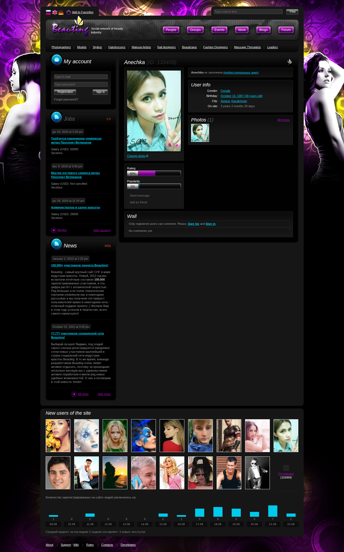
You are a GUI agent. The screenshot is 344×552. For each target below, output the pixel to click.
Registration (65, 91)
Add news (104, 394)
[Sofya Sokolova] (200, 472)
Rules (90, 544)
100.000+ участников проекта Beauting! (79, 265)
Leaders (272, 47)
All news (83, 394)
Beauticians (189, 47)
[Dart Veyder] (229, 435)
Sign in (211, 223)
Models (82, 47)
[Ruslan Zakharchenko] (58, 472)
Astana (225, 101)
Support (66, 544)
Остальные (286, 473)
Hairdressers (117, 47)
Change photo (136, 156)
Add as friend (138, 202)
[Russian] (48, 12)
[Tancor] (257, 472)
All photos (283, 119)
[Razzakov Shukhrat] (143, 472)
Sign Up (193, 223)
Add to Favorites (83, 12)
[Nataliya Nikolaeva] (172, 472)
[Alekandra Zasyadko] (257, 435)
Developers (128, 544)
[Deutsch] (61, 12)
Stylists (97, 47)
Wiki (76, 544)
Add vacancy (102, 230)
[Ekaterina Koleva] (143, 435)
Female (225, 90)
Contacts (107, 544)
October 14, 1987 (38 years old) (242, 95)
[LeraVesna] (115, 472)
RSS (108, 245)
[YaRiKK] (229, 472)
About (49, 544)
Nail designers (166, 47)
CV (109, 119)
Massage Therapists (247, 47)
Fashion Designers (215, 47)
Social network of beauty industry (107, 30)
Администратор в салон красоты (75, 207)
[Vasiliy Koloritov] (200, 435)
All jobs (62, 230)
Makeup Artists (141, 47)
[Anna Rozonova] (86, 435)
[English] (55, 12)
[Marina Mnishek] (115, 435)
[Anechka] (154, 111)
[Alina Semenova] (172, 435)
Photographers (61, 47)
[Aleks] (86, 472)
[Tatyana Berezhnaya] (58, 435)
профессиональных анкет (241, 72)
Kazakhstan (239, 101)
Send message (139, 195)
